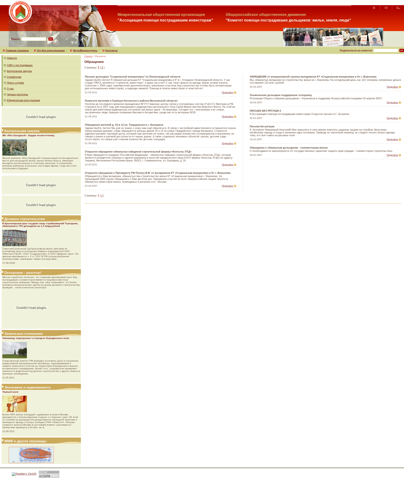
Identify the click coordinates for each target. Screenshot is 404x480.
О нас (10, 88)
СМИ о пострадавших (20, 65)
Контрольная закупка (19, 71)
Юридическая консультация (23, 100)
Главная (88, 56)
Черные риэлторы (17, 94)
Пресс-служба (15, 82)
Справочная (14, 76)
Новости (12, 58)
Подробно (227, 92)
